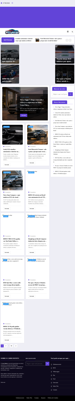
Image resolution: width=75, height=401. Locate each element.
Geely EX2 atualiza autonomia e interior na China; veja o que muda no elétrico (15, 39)
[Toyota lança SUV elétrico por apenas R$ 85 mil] (64, 54)
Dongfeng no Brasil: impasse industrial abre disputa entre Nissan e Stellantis (37, 240)
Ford (54, 379)
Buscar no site (59, 89)
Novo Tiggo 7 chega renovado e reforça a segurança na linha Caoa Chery (32, 102)
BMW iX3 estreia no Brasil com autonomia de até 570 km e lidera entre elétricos (36, 196)
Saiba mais (3, 382)
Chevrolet (55, 382)
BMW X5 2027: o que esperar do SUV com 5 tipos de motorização (9, 60)
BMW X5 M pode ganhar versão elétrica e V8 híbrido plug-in (12, 328)
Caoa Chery (22, 97)
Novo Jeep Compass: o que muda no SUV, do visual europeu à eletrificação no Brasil (11, 196)
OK (70, 94)
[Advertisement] (37, 17)
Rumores (6, 304)
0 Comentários (8, 146)
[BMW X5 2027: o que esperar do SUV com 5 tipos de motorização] (10, 54)
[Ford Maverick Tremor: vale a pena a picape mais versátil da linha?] (37, 134)
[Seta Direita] (70, 40)
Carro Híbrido (32, 260)
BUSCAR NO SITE (31, 358)
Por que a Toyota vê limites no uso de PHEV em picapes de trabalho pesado (37, 284)
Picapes (30, 126)
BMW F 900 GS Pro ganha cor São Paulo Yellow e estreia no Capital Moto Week (11, 240)
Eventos (5, 216)
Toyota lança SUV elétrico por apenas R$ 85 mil (65, 60)
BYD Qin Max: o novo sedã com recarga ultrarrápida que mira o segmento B (11, 284)
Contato (55, 390)
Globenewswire (57, 364)
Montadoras (31, 216)
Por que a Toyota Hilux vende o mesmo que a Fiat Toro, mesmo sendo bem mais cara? (64, 80)
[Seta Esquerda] (67, 40)
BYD (5, 260)
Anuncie (43, 398)
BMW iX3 (31, 172)
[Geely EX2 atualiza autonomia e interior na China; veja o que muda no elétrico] (12, 134)
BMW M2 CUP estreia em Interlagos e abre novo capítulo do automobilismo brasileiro (9, 80)
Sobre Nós (55, 386)
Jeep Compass (7, 172)
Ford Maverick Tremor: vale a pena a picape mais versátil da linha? (46, 39)
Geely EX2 (6, 126)
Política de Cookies (53, 398)
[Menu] (67, 31)
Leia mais (24, 115)
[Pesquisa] (72, 31)
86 (11, 345)
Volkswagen (56, 371)
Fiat (54, 375)
